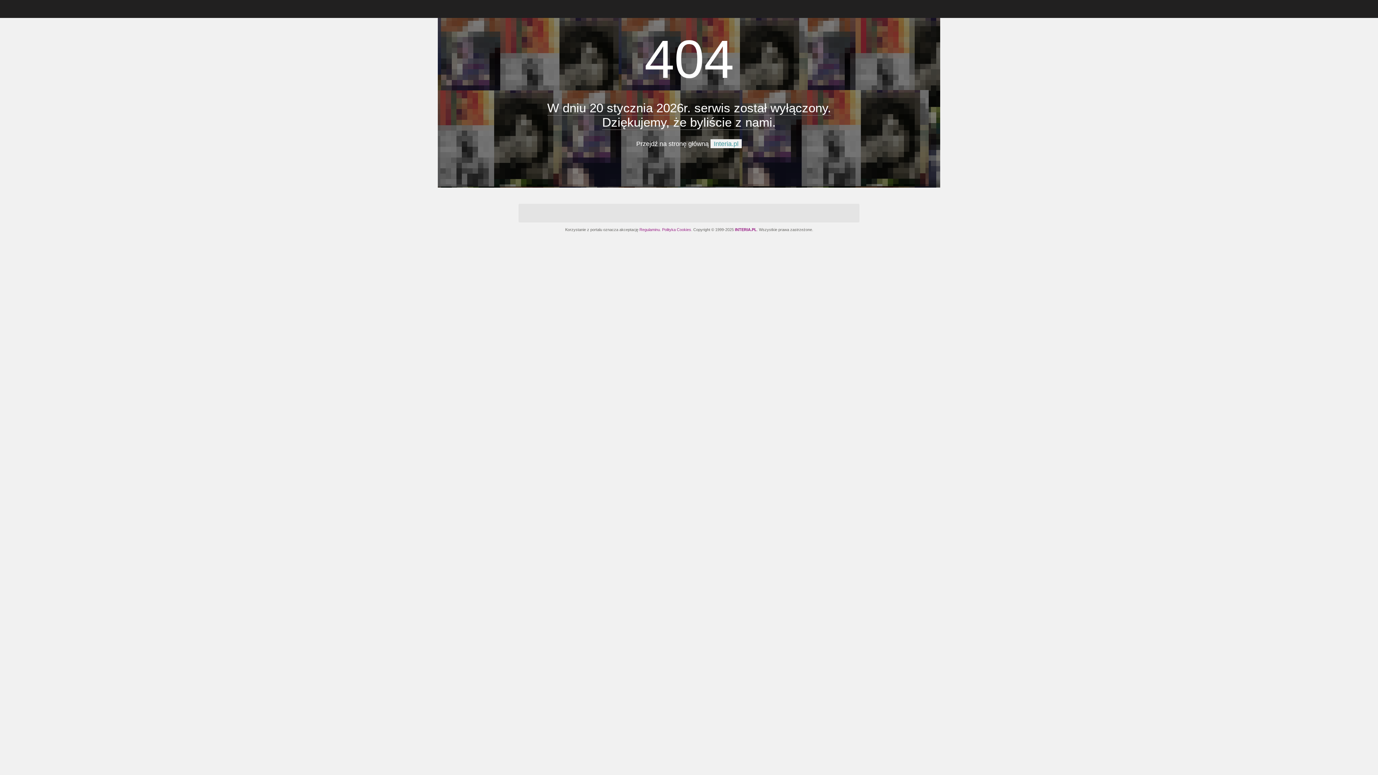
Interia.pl (726, 143)
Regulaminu (649, 229)
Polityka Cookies (676, 229)
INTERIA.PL (746, 229)
